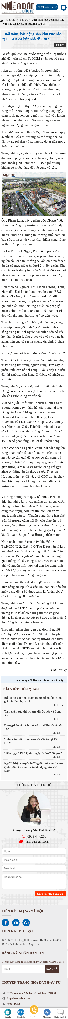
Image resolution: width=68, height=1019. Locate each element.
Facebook (5, 922)
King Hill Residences (28, 940)
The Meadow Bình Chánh (51, 940)
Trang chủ (9, 19)
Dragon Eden (34, 944)
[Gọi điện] (34, 1010)
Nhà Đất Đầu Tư (9, 940)
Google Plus (26, 922)
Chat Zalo (21, 1017)
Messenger (47, 1017)
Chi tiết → (58, 705)
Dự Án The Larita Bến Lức (14, 944)
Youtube (16, 922)
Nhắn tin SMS (60, 1017)
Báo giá (8, 1017)
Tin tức (24, 19)
